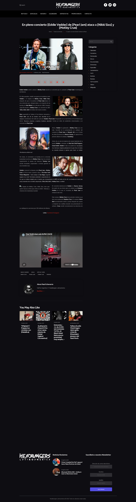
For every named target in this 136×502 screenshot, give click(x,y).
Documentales (94, 62)
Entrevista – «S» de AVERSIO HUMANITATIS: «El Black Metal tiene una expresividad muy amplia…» (59, 332)
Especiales (93, 67)
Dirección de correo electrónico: (101, 464)
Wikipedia (93, 87)
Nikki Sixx (24, 274)
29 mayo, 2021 (41, 323)
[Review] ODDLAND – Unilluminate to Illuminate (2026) (71, 473)
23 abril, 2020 (57, 322)
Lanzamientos (94, 70)
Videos (92, 85)
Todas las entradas (58, 32)
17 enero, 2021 (24, 323)
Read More (39, 291)
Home (50, 32)
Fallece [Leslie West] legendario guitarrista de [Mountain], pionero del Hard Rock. (75, 332)
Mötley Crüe (41, 272)
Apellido (101, 480)
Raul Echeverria (45, 72)
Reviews (92, 79)
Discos (92, 59)
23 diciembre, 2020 (74, 323)
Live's (91, 73)
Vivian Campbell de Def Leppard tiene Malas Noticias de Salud (71, 463)
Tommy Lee (41, 274)
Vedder (49, 274)
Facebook (50, 213)
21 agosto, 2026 (65, 460)
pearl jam (32, 274)
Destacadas (23, 72)
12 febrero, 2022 (37, 72)
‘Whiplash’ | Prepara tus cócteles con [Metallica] (26, 329)
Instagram (56, 213)
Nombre (101, 472)
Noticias (30, 72)
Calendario (93, 50)
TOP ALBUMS (94, 82)
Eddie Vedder (25, 272)
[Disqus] (32, 347)
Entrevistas (93, 65)
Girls (33, 272)
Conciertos (93, 53)
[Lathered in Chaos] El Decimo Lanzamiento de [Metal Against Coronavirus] (43, 332)
